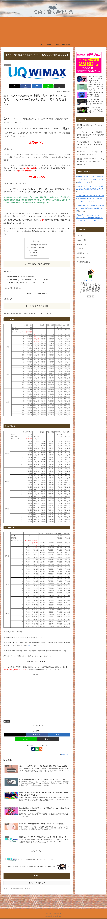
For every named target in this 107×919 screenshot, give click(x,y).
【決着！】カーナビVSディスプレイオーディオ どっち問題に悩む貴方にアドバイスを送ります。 (90, 217)
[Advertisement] (53, 29)
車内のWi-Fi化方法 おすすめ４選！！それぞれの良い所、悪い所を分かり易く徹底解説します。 (90, 144)
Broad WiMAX (34, 253)
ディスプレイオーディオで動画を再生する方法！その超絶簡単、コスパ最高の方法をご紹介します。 (90, 134)
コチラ (30, 645)
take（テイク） (83, 182)
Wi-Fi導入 (7, 721)
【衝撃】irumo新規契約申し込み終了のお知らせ (90, 126)
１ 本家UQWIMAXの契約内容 (37, 244)
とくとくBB (33, 250)
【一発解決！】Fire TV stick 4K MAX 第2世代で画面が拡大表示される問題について (90, 198)
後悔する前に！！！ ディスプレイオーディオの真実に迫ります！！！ (90, 153)
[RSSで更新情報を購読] (40, 749)
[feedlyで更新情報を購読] (37, 749)
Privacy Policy (58, 913)
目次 (34, 241)
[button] (59, 86)
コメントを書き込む (37, 883)
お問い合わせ (48, 913)
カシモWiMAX (34, 255)
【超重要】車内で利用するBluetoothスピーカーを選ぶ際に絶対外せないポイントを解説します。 (90, 161)
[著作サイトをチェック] (33, 749)
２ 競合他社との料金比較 (36, 247)
